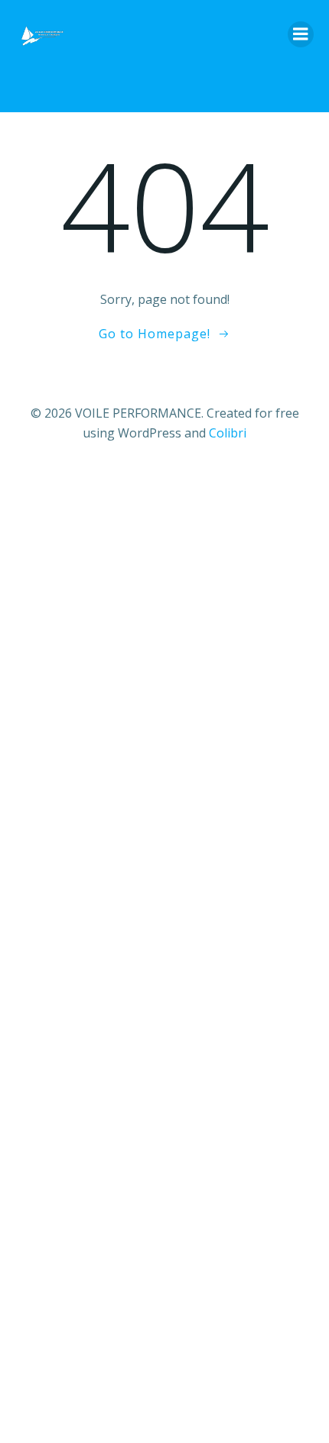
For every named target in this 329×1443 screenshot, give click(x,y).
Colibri (227, 433)
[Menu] (301, 34)
